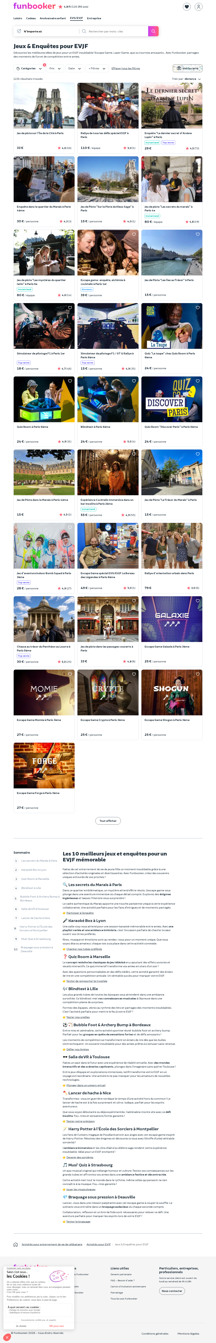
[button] (187, 7)
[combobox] (51, 31)
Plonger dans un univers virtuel (85, 1085)
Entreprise (94, 18)
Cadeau (31, 18)
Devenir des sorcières (79, 1157)
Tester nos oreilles (78, 1017)
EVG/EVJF (76, 17)
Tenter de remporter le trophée (86, 981)
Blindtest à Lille (31, 887)
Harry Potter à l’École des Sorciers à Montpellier (36, 928)
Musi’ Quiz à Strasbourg (36, 938)
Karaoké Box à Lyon (33, 869)
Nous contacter (172, 1290)
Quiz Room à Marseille (35, 878)
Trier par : (184, 78)
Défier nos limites (77, 1049)
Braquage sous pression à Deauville (37, 949)
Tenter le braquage (78, 1221)
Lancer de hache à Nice (35, 917)
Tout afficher (108, 820)
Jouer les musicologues (81, 1189)
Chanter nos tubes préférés (84, 948)
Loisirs (18, 18)
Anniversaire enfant (53, 18)
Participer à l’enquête (80, 912)
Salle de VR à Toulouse (35, 908)
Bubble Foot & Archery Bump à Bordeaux (40, 898)
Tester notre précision (80, 1121)
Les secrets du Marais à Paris (39, 860)
